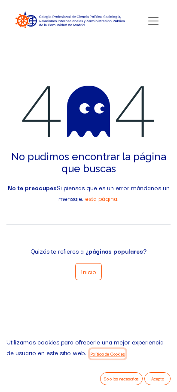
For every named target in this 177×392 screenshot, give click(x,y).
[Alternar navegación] (153, 21)
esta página (101, 198)
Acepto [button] (157, 378)
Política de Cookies (107, 353)
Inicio (88, 271)
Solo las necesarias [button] (121, 378)
